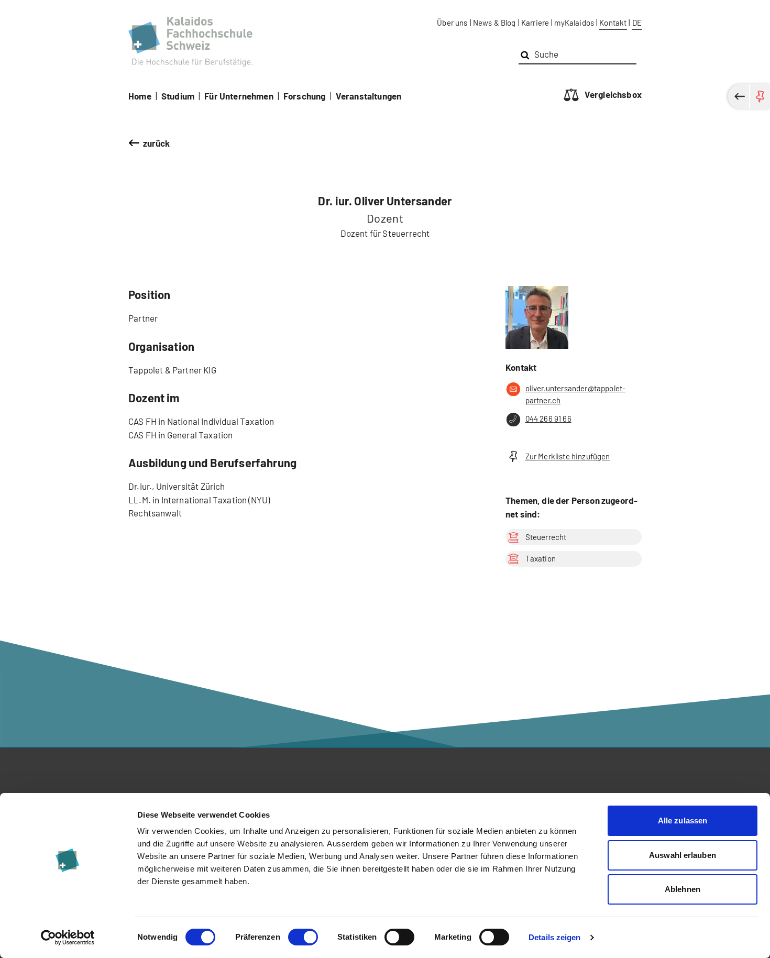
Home (139, 96)
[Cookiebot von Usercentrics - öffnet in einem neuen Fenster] (68, 937)
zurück (156, 143)
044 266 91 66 (548, 418)
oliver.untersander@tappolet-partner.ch (575, 394)
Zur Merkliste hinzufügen (567, 456)
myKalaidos (574, 22)
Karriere (535, 22)
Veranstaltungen (369, 96)
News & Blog (494, 22)
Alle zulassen (682, 820)
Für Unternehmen (238, 96)
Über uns (452, 22)
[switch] (303, 937)
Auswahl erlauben (682, 855)
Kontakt (612, 22)
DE (637, 22)
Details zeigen (554, 937)
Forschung (304, 96)
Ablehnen (682, 889)
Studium (177, 96)
